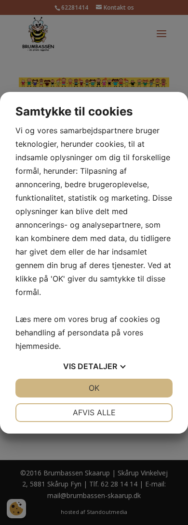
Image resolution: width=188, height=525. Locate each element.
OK (94, 388)
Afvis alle (94, 412)
